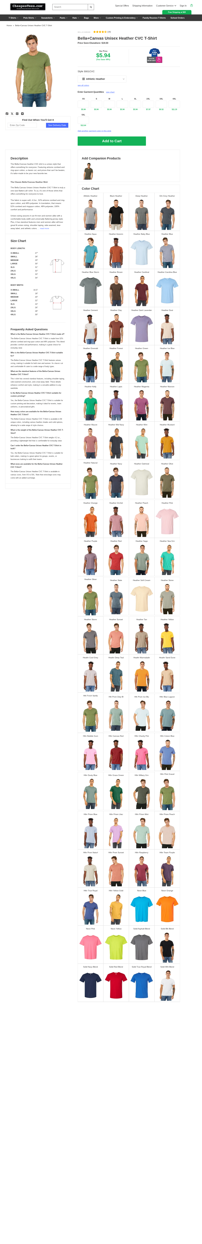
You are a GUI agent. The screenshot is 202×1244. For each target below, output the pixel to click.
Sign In (183, 6)
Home (9, 25)
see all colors (83, 85)
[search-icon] (91, 7)
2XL (148, 99)
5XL (83, 115)
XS (83, 99)
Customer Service (165, 6)
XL (135, 99)
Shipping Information (142, 6)
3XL (161, 99)
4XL (174, 99)
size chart (110, 92)
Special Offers (122, 6)
